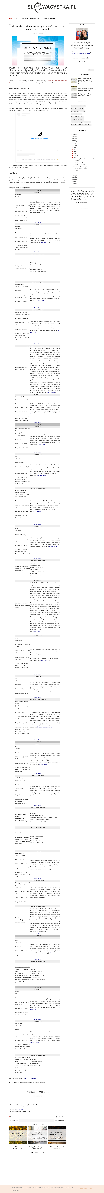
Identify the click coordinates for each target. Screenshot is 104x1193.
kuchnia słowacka (77, 124)
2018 (73, 183)
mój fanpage (19, 1109)
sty (75, 174)
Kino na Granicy (40, 212)
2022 (73, 176)
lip (74, 151)
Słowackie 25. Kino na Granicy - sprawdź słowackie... (83, 159)
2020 (73, 179)
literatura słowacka (44, 32)
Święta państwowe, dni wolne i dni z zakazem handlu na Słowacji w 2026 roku (85, 81)
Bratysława (75, 122)
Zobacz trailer (37, 222)
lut (75, 172)
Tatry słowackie (76, 114)
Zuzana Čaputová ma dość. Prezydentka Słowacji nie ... (80, 167)
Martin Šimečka (55, 32)
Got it (91, 1189)
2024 (73, 138)
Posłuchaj (37, 933)
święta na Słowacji (77, 119)
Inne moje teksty (35, 18)
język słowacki (85, 122)
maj (75, 155)
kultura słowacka (33, 32)
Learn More (83, 1189)
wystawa (88, 124)
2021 (73, 178)
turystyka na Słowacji (78, 106)
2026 (73, 134)
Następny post (14, 1120)
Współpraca (24, 18)
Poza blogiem (88, 53)
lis (74, 144)
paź (75, 145)
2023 (73, 140)
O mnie (16, 18)
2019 (73, 181)
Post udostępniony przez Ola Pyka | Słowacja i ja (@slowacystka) (38, 159)
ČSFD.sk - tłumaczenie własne (45, 727)
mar (75, 170)
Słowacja (40, 33)
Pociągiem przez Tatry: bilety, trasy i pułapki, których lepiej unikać (84, 95)
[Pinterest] (62, 1117)
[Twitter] (59, 1117)
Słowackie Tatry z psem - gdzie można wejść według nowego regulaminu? (85, 88)
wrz (75, 147)
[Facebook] (56, 1117)
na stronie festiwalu (30, 1078)
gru (75, 142)
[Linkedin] (65, 1117)
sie (75, 149)
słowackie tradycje (77, 116)
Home (10, 18)
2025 (73, 136)
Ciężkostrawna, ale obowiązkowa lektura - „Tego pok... (82, 163)
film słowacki (23, 32)
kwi (75, 157)
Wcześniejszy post (60, 1120)
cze (75, 153)
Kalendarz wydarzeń (49, 18)
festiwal (16, 32)
